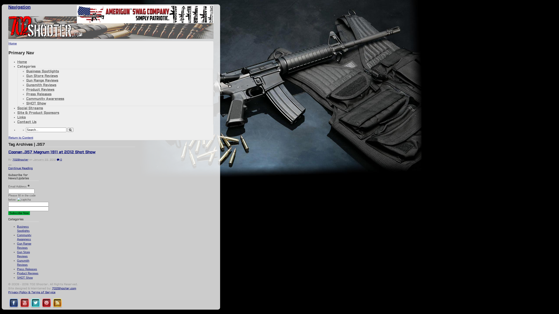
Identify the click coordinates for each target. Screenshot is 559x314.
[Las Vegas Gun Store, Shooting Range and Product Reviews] (45, 36)
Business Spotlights (42, 71)
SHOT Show (36, 103)
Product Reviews (40, 89)
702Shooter (20, 160)
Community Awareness (45, 99)
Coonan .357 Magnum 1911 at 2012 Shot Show (52, 152)
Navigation (19, 7)
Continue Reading (20, 168)
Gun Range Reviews (42, 80)
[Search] (70, 130)
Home (22, 62)
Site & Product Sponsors (38, 112)
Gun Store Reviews (42, 76)
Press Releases (39, 94)
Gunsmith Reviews (41, 85)
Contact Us (26, 122)
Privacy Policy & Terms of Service (31, 292)
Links (21, 117)
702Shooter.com (64, 288)
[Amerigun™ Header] (145, 22)
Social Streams (30, 108)
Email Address (18, 186)
